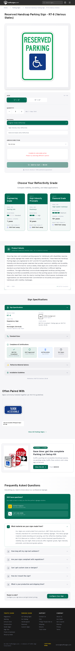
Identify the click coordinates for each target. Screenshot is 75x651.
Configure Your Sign (56, 596)
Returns (41, 627)
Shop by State (8, 634)
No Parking (24, 619)
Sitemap (59, 624)
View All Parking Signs (36, 432)
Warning (6, 619)
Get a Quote (60, 621)
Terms (58, 629)
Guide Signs (7, 627)
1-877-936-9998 (47, 644)
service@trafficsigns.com (63, 644)
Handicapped (25, 621)
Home (6, 7)
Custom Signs (25, 627)
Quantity (10, 108)
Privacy (59, 627)
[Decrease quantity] (9, 111)
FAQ (40, 619)
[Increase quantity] (21, 111)
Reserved (24, 624)
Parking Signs (16, 7)
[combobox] (52, 2)
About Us (59, 616)
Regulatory (7, 616)
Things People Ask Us (45, 621)
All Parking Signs (26, 616)
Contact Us (42, 616)
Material (10, 119)
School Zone (8, 621)
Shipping (41, 624)
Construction (8, 624)
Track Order (42, 629)
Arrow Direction (13, 140)
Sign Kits (6, 629)
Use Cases (60, 619)
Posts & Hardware (9, 632)
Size (8, 95)
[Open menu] (70, 2)
